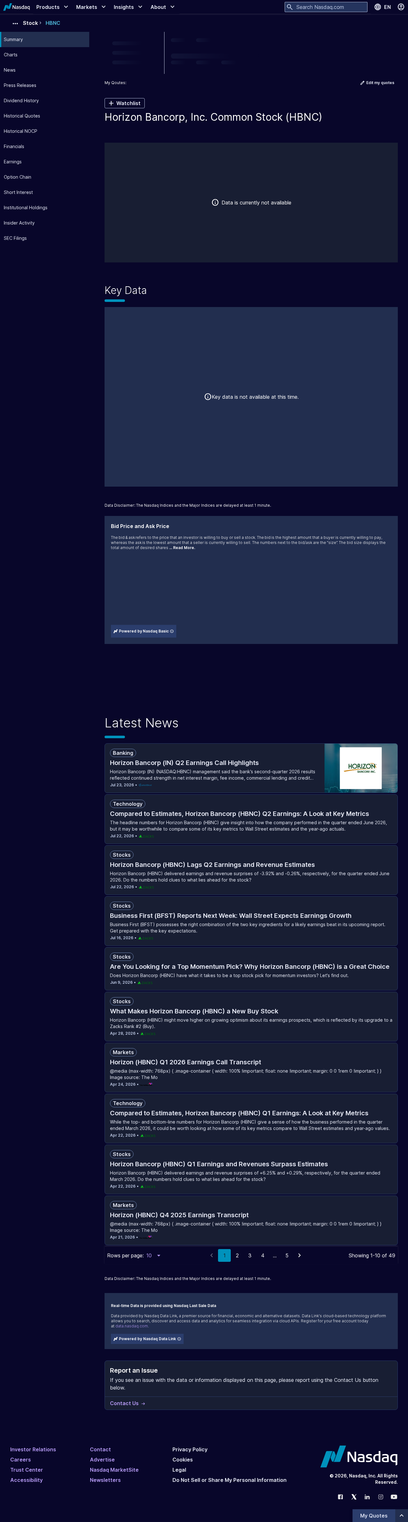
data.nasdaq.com (131, 1326)
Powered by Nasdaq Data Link (147, 1338)
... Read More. (182, 547)
